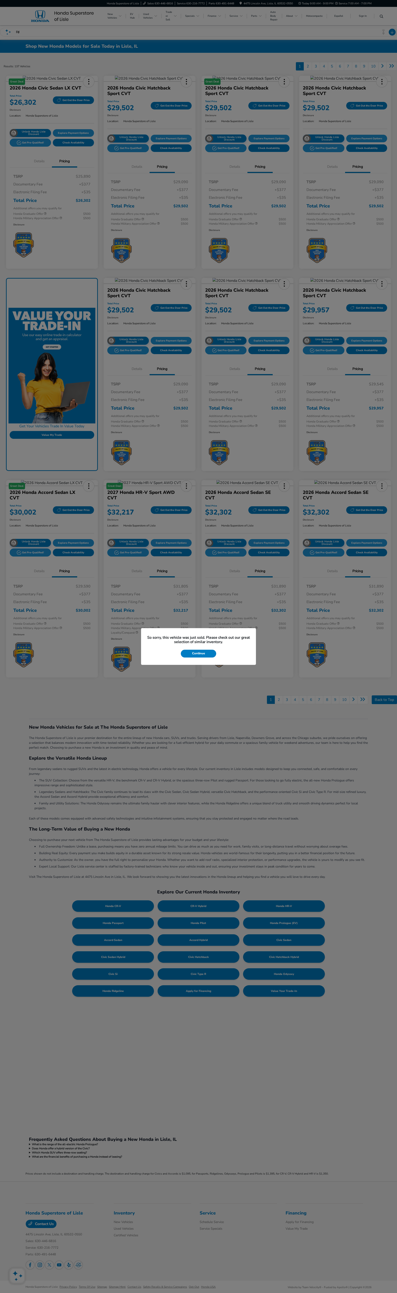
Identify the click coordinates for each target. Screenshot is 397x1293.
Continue (198, 653)
